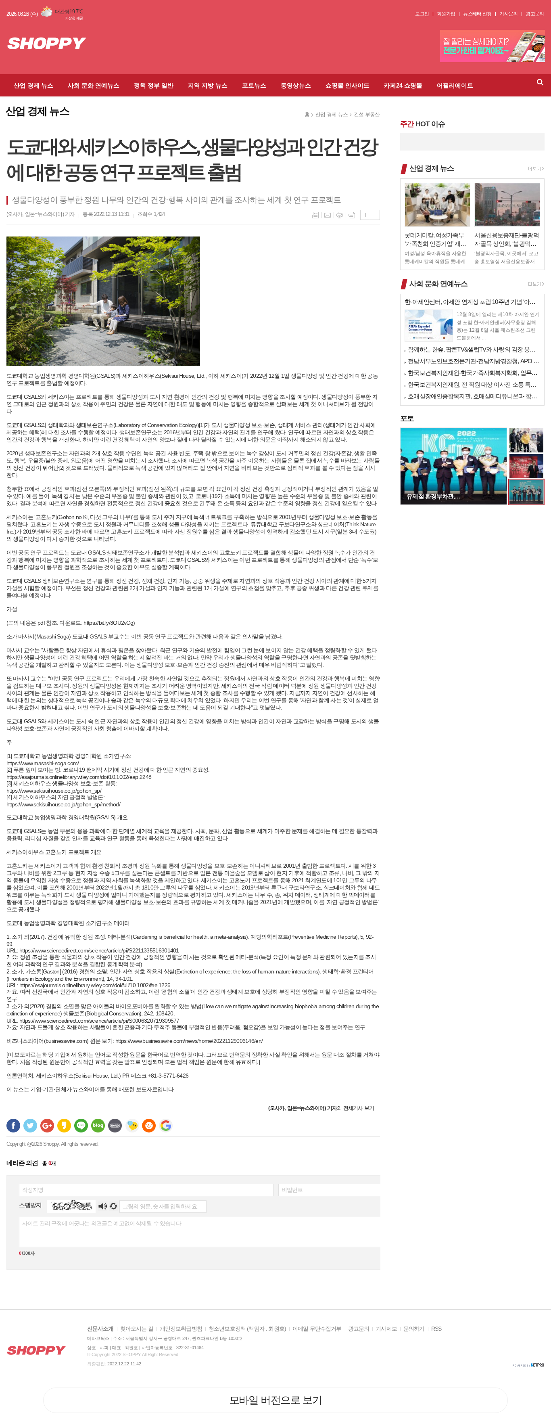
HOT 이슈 (422, 124)
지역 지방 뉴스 (207, 85)
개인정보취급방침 (181, 1329)
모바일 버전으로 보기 (275, 1400)
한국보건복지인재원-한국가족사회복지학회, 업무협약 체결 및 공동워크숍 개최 (474, 372)
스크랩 (352, 215)
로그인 (422, 13)
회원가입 (446, 13)
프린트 (340, 215)
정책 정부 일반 (153, 85)
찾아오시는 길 (136, 1329)
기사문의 (508, 13)
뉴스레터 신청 (477, 13)
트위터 (30, 1125)
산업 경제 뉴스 (33, 85)
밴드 (115, 1125)
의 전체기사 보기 (321, 1108)
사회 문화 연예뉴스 (93, 85)
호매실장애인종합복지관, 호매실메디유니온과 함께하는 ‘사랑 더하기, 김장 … (474, 396)
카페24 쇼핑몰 (403, 85)
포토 (407, 418)
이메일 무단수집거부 (317, 1329)
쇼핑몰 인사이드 (347, 85)
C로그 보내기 (149, 1125)
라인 (81, 1125)
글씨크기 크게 (365, 215)
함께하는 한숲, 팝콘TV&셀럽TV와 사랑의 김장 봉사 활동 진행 (474, 349)
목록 (315, 215)
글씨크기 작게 (375, 215)
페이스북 (13, 1125)
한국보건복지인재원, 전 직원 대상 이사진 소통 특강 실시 (474, 384)
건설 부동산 (367, 114)
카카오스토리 (64, 1125)
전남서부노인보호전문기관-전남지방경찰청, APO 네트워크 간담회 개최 (474, 361)
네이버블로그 (98, 1125)
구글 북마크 (166, 1125)
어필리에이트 (455, 85)
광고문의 (535, 13)
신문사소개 (100, 1329)
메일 (328, 215)
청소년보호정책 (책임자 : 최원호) (247, 1329)
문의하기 (414, 1329)
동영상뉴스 (296, 85)
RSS (436, 1329)
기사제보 (386, 1329)
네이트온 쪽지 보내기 (132, 1125)
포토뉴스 (254, 85)
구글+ (47, 1125)
